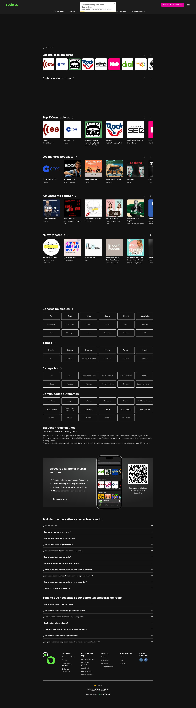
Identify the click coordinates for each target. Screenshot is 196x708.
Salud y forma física (88, 375)
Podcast (72, 11)
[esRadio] (48, 64)
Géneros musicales (119, 11)
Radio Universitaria (89, 358)
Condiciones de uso (88, 659)
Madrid (69, 418)
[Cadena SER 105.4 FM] (101, 64)
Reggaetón (51, 324)
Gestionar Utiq (86, 671)
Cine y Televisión (126, 375)
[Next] (150, 54)
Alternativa (70, 324)
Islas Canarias (145, 409)
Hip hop (126, 333)
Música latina (145, 316)
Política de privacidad (85, 664)
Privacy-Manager (87, 674)
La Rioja (51, 418)
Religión (126, 350)
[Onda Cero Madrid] (75, 64)
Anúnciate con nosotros (67, 665)
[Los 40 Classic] (141, 64)
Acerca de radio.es (68, 657)
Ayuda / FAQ (105, 663)
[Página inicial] (43, 48)
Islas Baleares (126, 409)
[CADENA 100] (114, 64)
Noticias (51, 350)
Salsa (89, 333)
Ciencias (89, 384)
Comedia (70, 358)
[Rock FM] (88, 64)
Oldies (107, 324)
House (126, 324)
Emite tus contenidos (66, 670)
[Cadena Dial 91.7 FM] (127, 64)
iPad (121, 660)
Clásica (88, 324)
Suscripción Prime (107, 667)
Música (144, 358)
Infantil (144, 350)
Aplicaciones (105, 660)
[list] (98, 64)
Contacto (104, 657)
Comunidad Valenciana (70, 409)
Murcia (88, 418)
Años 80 (144, 324)
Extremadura (88, 409)
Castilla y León (51, 409)
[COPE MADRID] (62, 64)
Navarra (107, 418)
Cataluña (126, 401)
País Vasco (126, 418)
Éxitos (89, 316)
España (99, 685)
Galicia (107, 409)
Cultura (70, 350)
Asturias (89, 401)
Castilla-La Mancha (145, 401)
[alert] (98, 7)
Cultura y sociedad (107, 384)
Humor (144, 375)
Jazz (51, 333)
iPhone (122, 657)
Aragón (70, 401)
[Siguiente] (150, 116)
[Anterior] (144, 116)
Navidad (126, 358)
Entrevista (107, 358)
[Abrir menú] (188, 4)
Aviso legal (85, 668)
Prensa (64, 660)
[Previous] (144, 54)
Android (123, 663)
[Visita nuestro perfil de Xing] (146, 660)
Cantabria (107, 401)
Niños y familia (107, 375)
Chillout (126, 316)
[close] (114, 3)
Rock (70, 316)
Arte (69, 375)
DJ (51, 358)
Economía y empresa (144, 384)
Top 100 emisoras (57, 11)
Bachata (107, 333)
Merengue (70, 333)
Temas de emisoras (138, 11)
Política (107, 350)
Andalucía (51, 401)
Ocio (51, 375)
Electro (107, 316)
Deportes (88, 350)
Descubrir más (60, 499)
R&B (144, 333)
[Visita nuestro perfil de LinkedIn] (141, 660)
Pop (51, 316)
